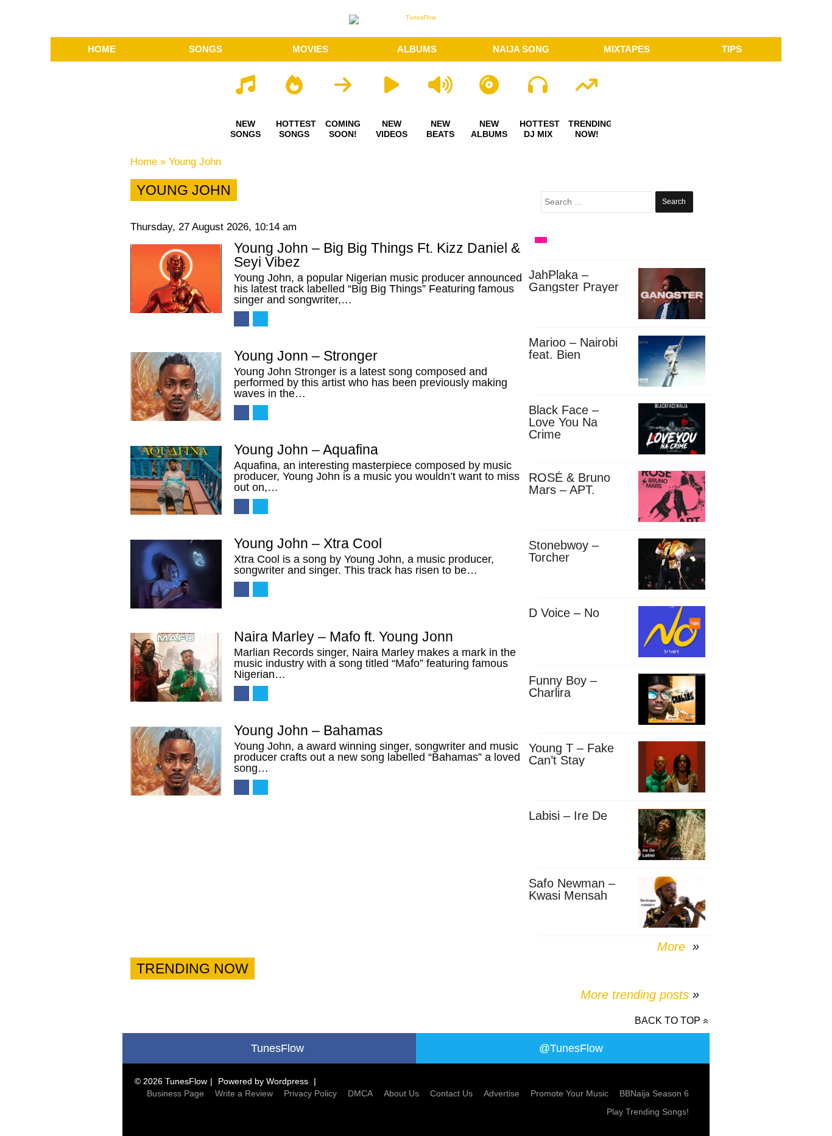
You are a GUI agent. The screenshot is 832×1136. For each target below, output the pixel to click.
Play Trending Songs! (648, 1112)
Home (143, 162)
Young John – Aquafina (306, 449)
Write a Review (244, 1093)
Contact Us (451, 1093)
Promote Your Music (569, 1093)
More (673, 946)
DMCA (360, 1093)
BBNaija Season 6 (654, 1093)
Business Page (175, 1093)
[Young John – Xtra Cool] (176, 574)
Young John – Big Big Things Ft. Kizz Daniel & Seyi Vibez (377, 255)
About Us (401, 1093)
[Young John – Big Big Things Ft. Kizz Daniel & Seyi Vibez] (176, 278)
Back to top (667, 1020)
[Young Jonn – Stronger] (176, 386)
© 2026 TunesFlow (171, 1081)
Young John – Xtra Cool (308, 543)
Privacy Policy (310, 1093)
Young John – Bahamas (308, 730)
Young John (195, 162)
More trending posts (639, 994)
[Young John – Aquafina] (176, 480)
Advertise (502, 1093)
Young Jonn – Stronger (306, 356)
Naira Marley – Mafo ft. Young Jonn (343, 636)
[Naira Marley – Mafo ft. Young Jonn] (176, 667)
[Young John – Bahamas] (176, 761)
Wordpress (287, 1081)
